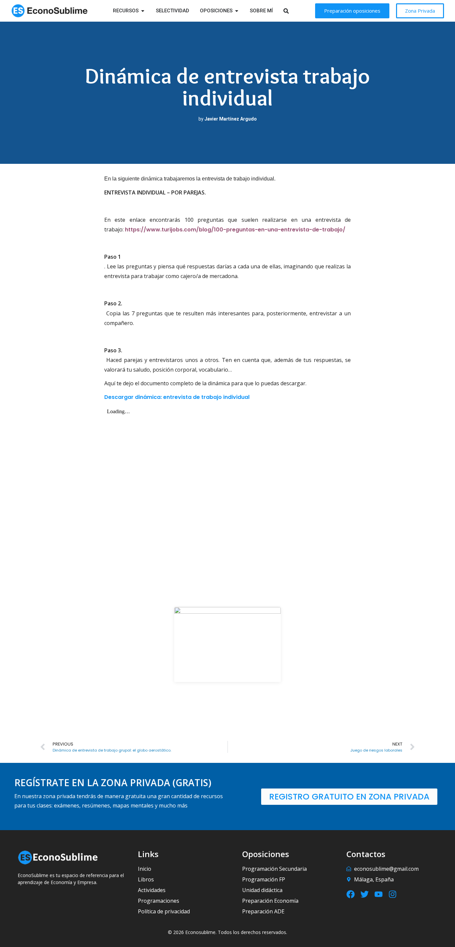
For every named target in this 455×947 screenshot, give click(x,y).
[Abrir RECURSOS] (142, 11)
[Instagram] (392, 894)
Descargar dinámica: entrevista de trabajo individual (176, 397)
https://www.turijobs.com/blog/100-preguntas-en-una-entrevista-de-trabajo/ (235, 229)
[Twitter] (364, 894)
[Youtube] (378, 894)
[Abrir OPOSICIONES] (236, 11)
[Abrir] (294, 11)
